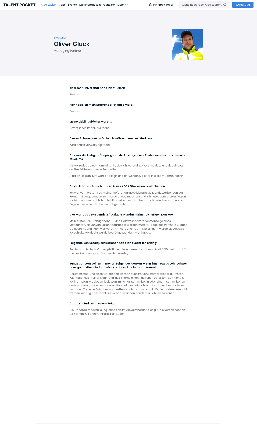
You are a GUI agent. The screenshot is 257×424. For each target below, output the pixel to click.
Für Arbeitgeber (163, 4)
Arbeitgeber (49, 4)
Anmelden (243, 5)
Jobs (62, 4)
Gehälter (109, 4)
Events (72, 4)
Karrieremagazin (90, 4)
